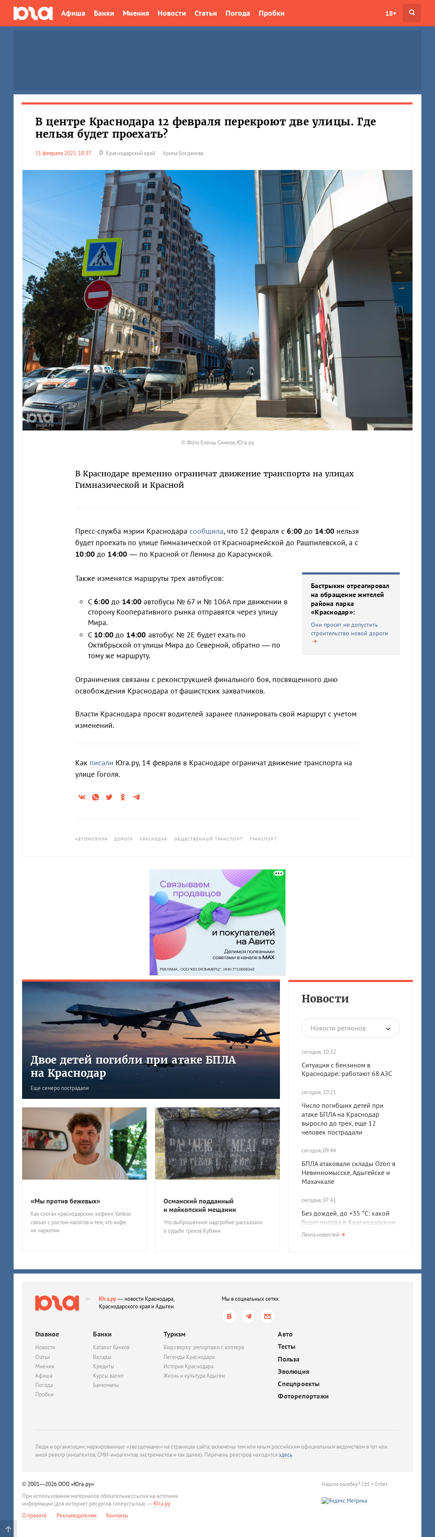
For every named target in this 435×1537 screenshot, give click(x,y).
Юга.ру (107, 1298)
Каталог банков (111, 1347)
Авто (285, 1334)
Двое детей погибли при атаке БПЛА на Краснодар (133, 1066)
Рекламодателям (76, 1515)
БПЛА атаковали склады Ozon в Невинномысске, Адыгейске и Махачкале (348, 1172)
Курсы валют (108, 1375)
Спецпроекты (298, 1384)
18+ (390, 13)
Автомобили (91, 839)
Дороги (123, 839)
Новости (172, 13)
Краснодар (154, 839)
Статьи (206, 13)
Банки (104, 13)
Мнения (136, 13)
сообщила (206, 531)
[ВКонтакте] (229, 1316)
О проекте (34, 1515)
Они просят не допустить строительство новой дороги (349, 629)
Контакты (117, 1515)
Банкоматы (106, 1385)
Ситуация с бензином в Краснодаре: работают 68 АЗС (347, 1069)
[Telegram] (248, 1316)
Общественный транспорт (208, 839)
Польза (288, 1359)
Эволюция (293, 1371)
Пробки (272, 13)
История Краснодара (188, 1366)
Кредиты (103, 1366)
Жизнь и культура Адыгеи (194, 1375)
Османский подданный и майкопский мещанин (200, 1205)
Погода (238, 13)
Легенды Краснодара (189, 1357)
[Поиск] (411, 13)
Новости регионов (338, 1028)
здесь (285, 1454)
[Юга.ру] (33, 13)
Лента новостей (320, 1234)
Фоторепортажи (303, 1396)
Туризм (175, 1334)
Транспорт (263, 839)
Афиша (73, 13)
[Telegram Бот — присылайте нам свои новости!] (267, 1316)
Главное (47, 1334)
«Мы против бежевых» (65, 1201)
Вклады (102, 1357)
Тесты (286, 1346)
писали (101, 762)
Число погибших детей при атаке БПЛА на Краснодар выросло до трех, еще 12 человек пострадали (343, 1118)
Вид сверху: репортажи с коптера (204, 1347)
